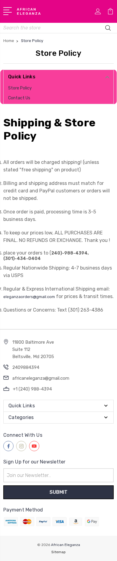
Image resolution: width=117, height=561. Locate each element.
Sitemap (58, 552)
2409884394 (25, 367)
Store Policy (20, 88)
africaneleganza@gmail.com (40, 378)
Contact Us (19, 98)
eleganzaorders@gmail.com (29, 296)
